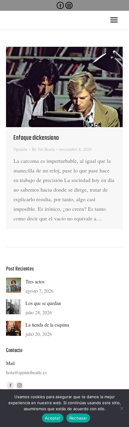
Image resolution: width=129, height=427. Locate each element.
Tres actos (35, 281)
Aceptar (52, 418)
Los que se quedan (43, 303)
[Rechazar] (121, 408)
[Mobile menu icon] (114, 20)
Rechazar (78, 418)
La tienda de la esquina (47, 324)
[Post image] (13, 285)
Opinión (20, 149)
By (43, 149)
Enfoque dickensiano (36, 138)
